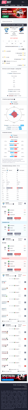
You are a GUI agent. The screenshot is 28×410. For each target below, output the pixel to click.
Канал (18, 5)
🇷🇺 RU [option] (23, 2)
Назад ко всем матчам (7, 21)
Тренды (6, 5)
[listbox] (24, 2)
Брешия (15, 102)
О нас (25, 386)
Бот (22, 5)
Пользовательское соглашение (20, 388)
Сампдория (15, 103)
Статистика (12, 5)
